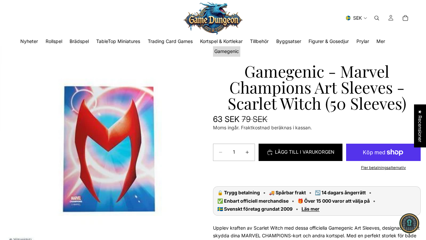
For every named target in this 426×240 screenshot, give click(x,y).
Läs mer (311, 209)
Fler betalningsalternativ (383, 167)
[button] (409, 223)
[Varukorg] (405, 18)
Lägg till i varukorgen (304, 152)
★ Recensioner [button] (420, 126)
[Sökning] (376, 18)
